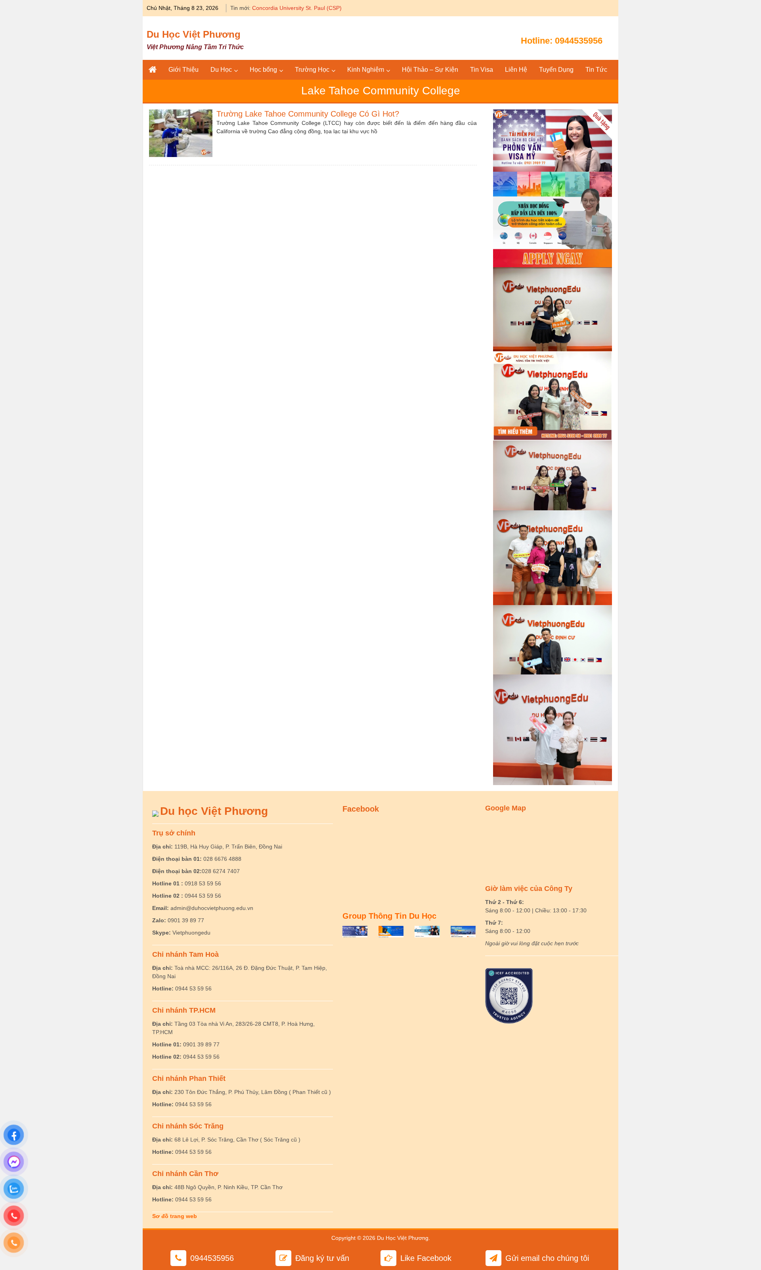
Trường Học (312, 69)
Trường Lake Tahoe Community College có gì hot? (307, 113)
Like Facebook (425, 1258)
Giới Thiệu (183, 69)
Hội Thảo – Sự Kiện (430, 69)
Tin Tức (596, 69)
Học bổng (263, 69)
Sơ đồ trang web (174, 1216)
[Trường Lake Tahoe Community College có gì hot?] (180, 132)
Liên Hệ (516, 69)
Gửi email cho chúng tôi (547, 1258)
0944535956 (578, 41)
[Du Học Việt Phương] (153, 70)
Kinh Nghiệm (365, 69)
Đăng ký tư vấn (322, 1258)
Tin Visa (481, 69)
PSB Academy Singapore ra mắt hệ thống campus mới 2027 (327, 8)
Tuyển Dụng (556, 69)
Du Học (221, 69)
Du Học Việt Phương (194, 34)
